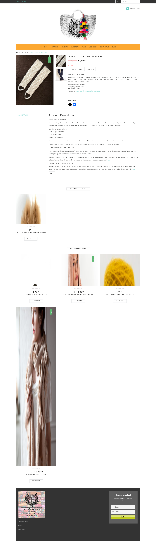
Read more (31, 239)
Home (18, 52)
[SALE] (78, 270)
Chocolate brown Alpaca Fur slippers (31, 232)
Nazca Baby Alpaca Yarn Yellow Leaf (120, 294)
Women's (25, 52)
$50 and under (80, 91)
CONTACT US (104, 47)
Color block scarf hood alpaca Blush (78, 294)
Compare (90, 69)
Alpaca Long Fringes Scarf (36, 474)
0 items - (135, 8)
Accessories (89, 91)
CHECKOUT (22, 529)
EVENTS (65, 47)
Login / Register (21, 1)
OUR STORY (75, 47)
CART (20, 525)
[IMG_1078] (61, 61)
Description (23, 115)
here (108, 160)
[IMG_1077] (34, 80)
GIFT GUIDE (55, 47)
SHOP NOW (44, 47)
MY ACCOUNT (22, 522)
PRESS (84, 47)
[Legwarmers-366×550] (61, 75)
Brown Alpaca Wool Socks (36, 294)
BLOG (114, 47)
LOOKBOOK (93, 47)
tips (133, 169)
